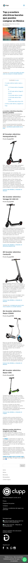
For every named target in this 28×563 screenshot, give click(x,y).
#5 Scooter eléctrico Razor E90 (15, 101)
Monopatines (6, 25)
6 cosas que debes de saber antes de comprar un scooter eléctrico (13, 73)
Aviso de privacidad (18, 557)
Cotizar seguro (7, 479)
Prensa (4, 501)
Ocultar (17, 80)
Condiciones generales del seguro (11, 559)
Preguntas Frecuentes (8, 503)
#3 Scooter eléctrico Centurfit (15, 95)
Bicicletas (5, 474)
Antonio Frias (8, 24)
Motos (4, 472)
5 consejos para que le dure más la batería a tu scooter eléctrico (13, 306)
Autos (4, 470)
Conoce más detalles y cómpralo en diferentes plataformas (12, 245)
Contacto (5, 505)
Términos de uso (9, 557)
